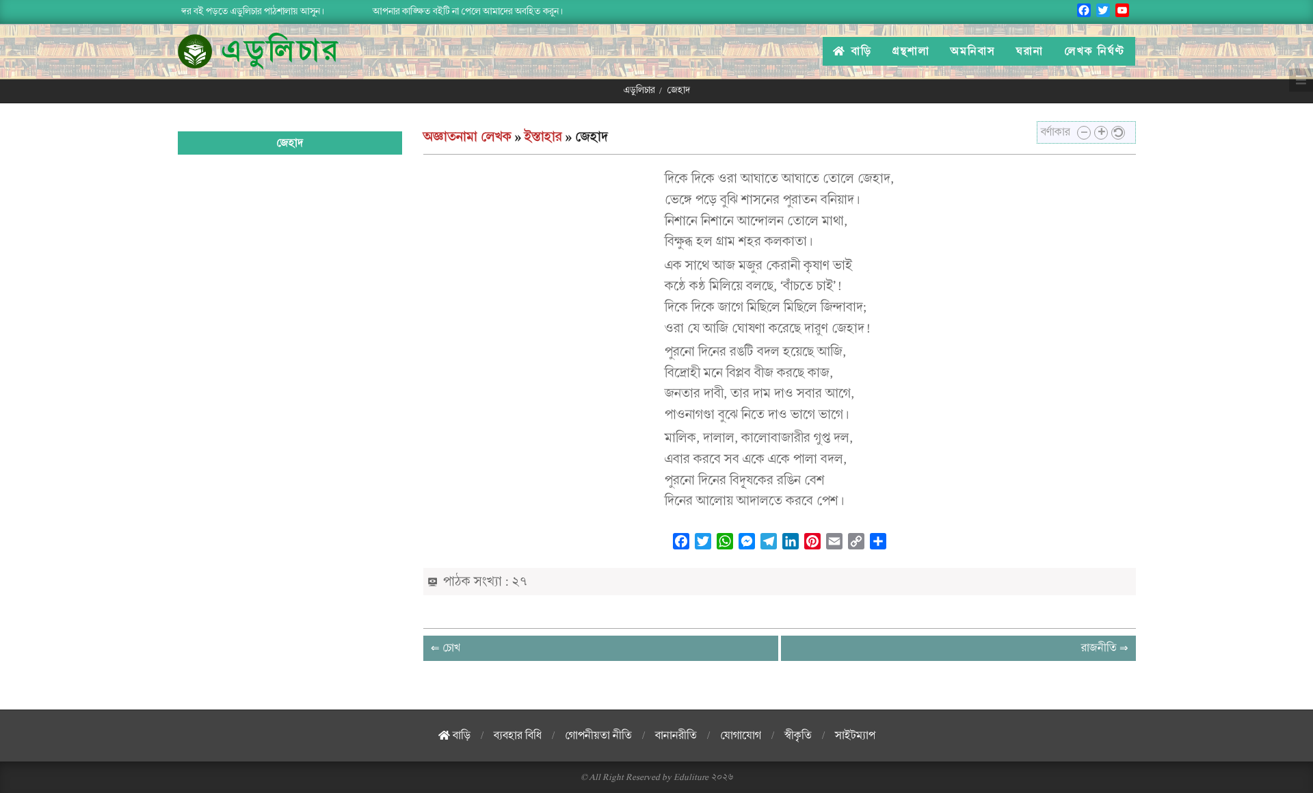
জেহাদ (289, 143)
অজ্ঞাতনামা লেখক (467, 136)
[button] (1084, 133)
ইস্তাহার (543, 136)
